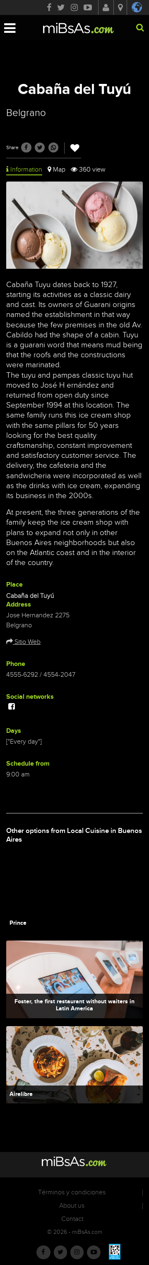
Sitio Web (27, 642)
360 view (92, 170)
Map (59, 170)
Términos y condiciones (72, 1192)
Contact (72, 1219)
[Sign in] (106, 8)
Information (26, 170)
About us (71, 1206)
